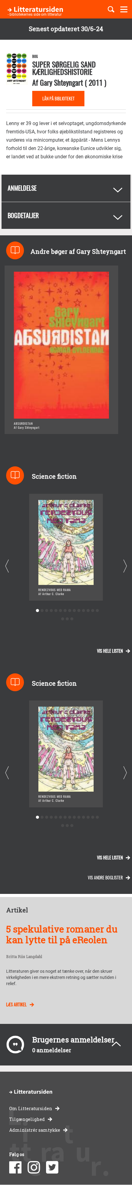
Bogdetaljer (23, 215)
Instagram (34, 1167)
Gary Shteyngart (61, 82)
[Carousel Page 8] (69, 610)
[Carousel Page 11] (83, 610)
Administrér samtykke (34, 1130)
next (125, 566)
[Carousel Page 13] (92, 610)
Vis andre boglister (105, 877)
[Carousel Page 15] (62, 619)
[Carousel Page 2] (42, 610)
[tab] (66, 188)
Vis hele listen (110, 650)
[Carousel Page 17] (72, 619)
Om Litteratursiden (30, 1108)
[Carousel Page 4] (51, 610)
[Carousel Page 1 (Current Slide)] (37, 610)
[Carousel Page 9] (74, 610)
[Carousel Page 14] (97, 610)
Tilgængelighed (27, 1119)
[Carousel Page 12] (88, 610)
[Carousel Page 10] (78, 610)
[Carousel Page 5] (55, 610)
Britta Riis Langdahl (24, 956)
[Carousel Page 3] (46, 610)
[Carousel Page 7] (65, 610)
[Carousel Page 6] (60, 610)
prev (7, 566)
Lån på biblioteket (58, 98)
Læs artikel (16, 1004)
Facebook (15, 1167)
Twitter (52, 1167)
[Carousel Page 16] (67, 619)
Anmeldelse (22, 188)
